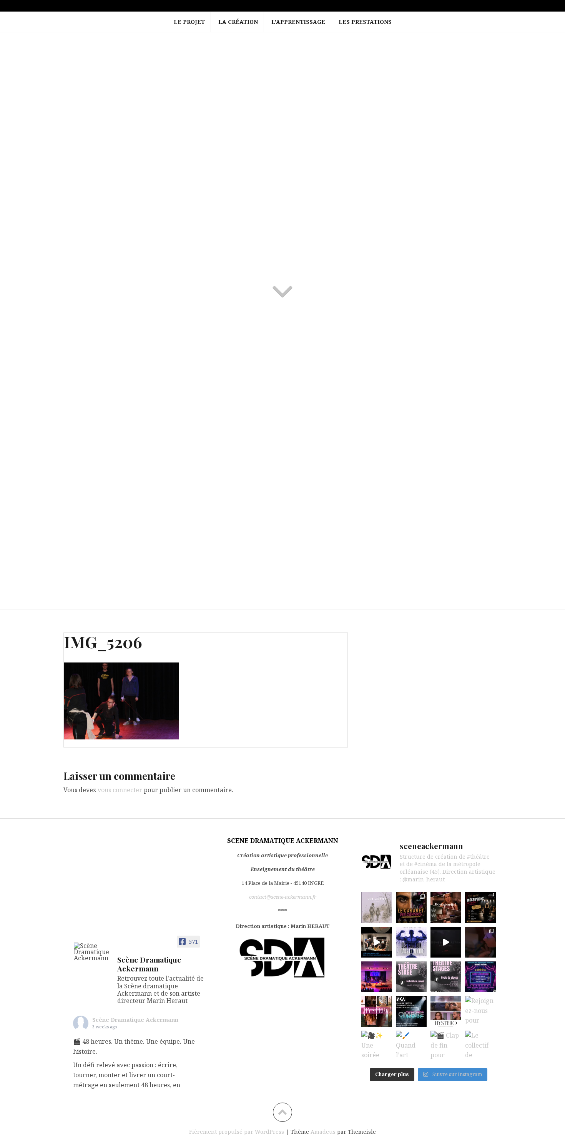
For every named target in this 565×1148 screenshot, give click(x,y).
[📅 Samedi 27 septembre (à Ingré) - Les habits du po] (411, 976)
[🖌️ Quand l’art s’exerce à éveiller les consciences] (411, 1046)
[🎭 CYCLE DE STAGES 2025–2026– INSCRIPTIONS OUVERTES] (445, 976)
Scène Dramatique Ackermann (135, 1019)
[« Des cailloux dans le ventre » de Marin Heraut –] (411, 942)
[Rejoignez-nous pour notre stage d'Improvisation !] (480, 1011)
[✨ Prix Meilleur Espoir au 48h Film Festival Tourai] (480, 942)
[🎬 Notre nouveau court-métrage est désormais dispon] (445, 907)
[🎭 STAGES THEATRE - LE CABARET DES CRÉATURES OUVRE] (411, 907)
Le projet (189, 21)
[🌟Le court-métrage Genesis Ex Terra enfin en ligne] (445, 942)
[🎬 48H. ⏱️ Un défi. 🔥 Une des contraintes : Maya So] (376, 942)
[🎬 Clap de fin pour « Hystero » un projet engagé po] (445, 1046)
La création (238, 21)
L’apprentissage (298, 21)
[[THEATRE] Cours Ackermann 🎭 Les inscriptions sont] (480, 907)
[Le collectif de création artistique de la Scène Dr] (480, 1046)
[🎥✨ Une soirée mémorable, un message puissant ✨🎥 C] (376, 1046)
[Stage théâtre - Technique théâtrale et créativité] (411, 1011)
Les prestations (365, 21)
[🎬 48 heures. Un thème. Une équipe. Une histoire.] (376, 907)
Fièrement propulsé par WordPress (236, 1131)
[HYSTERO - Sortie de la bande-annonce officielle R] (445, 1011)
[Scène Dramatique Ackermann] (92, 952)
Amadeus (323, 1131)
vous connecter (120, 790)
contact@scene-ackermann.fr (282, 896)
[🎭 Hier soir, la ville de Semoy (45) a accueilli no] (376, 976)
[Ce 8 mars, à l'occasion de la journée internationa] (376, 1011)
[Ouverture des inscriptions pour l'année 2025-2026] (480, 976)
